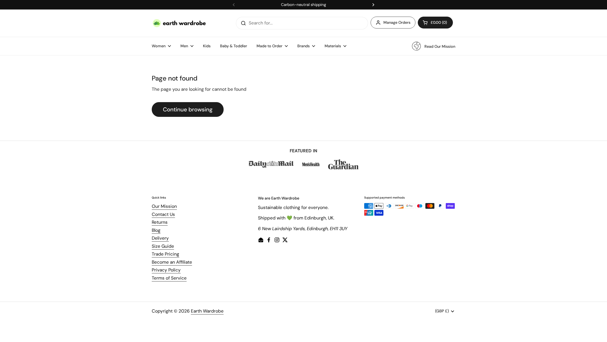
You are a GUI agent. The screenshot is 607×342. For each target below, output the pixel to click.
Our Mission (164, 206)
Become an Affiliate (172, 262)
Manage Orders (396, 22)
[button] (435, 22)
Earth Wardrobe (207, 311)
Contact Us (163, 214)
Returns (160, 222)
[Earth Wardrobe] (179, 23)
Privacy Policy (166, 270)
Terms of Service (169, 278)
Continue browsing (187, 109)
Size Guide (163, 246)
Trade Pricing (165, 254)
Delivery (160, 238)
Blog (156, 230)
